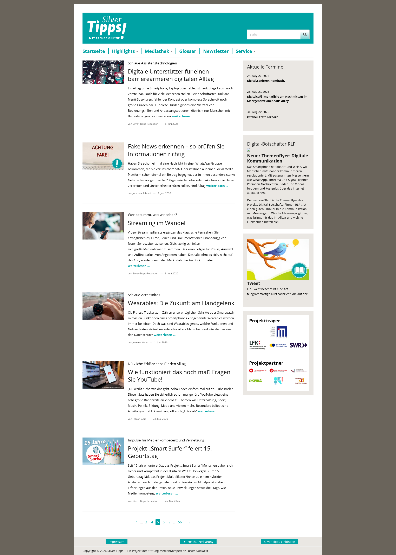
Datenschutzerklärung (198, 542)
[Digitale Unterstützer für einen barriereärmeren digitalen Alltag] (103, 72)
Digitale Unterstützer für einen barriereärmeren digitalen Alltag (171, 75)
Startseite (93, 51)
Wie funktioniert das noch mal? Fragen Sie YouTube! (179, 375)
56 (180, 522)
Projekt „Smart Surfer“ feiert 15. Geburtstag (170, 452)
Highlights (123, 51)
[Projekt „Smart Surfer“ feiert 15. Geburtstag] (103, 451)
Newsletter (216, 51)
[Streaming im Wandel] (103, 226)
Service (244, 51)
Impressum (116, 542)
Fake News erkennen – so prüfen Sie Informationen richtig (176, 150)
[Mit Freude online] (106, 28)
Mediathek (157, 51)
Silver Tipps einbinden (279, 542)
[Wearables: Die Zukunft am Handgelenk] (103, 306)
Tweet (253, 283)
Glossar (187, 51)
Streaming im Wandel (156, 223)
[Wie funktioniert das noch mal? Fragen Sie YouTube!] (103, 375)
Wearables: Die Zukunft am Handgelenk (181, 303)
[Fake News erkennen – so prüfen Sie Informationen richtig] (103, 156)
